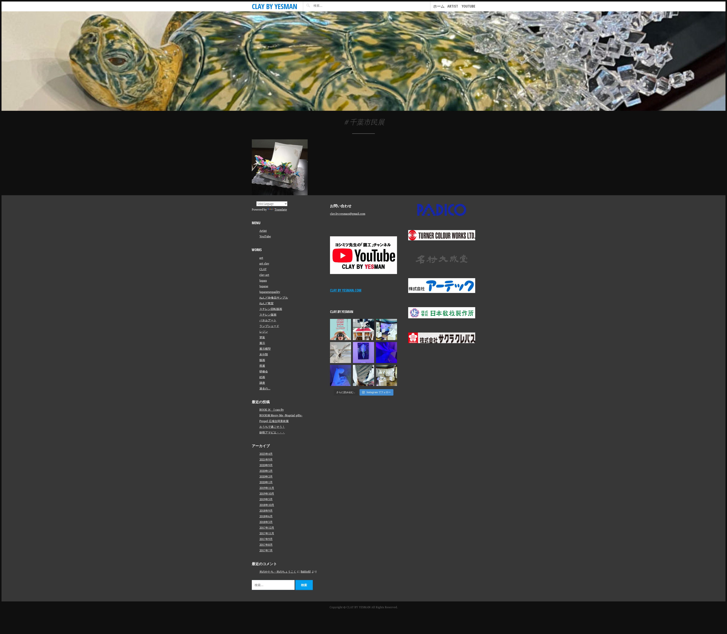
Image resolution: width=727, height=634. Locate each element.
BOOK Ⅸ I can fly (271, 409)
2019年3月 (266, 499)
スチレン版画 (267, 314)
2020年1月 (266, 482)
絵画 (262, 377)
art (261, 258)
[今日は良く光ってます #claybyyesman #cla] (340, 375)
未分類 (263, 354)
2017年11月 (266, 533)
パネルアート (267, 320)
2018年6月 (266, 516)
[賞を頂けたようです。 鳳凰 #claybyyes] (340, 352)
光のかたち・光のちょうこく (277, 571)
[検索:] (329, 5)
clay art (264, 275)
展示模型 (265, 349)
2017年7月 (266, 550)
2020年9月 (266, 465)
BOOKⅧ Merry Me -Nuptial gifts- (281, 415)
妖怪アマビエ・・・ (272, 432)
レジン (263, 331)
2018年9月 (266, 510)
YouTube (468, 6)
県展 (262, 366)
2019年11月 (266, 488)
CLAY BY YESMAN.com (345, 290)
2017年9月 (266, 539)
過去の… (264, 388)
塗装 (262, 337)
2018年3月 (266, 522)
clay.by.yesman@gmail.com (347, 213)
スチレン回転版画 (270, 309)
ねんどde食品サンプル (273, 297)
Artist (452, 6)
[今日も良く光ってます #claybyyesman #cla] (363, 352)
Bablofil (306, 571)
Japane (263, 286)
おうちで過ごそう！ (272, 427)
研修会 (263, 371)
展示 (262, 343)
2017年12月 (266, 527)
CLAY (263, 269)
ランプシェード (269, 326)
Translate (281, 209)
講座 (262, 383)
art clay (264, 263)
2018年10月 (266, 505)
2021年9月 (266, 459)
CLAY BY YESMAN (274, 6)
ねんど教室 (266, 303)
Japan (263, 280)
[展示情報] (280, 167)
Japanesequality (269, 292)
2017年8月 (266, 545)
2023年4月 (266, 454)
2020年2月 (266, 476)
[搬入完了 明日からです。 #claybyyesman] (386, 375)
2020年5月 (266, 471)
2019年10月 (266, 493)
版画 (262, 360)
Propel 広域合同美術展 (274, 421)
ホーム (439, 6)
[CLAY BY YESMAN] (363, 61)
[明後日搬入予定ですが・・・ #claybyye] (363, 375)
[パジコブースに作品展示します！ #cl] (340, 329)
